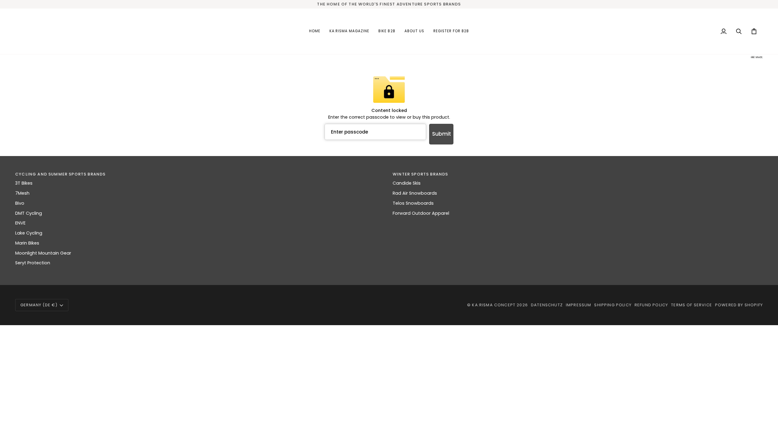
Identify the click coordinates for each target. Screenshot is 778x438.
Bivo (19, 203)
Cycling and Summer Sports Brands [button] (60, 174)
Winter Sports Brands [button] (420, 174)
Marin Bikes (27, 243)
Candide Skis (407, 183)
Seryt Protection (32, 263)
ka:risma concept (493, 305)
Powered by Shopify (739, 305)
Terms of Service (691, 305)
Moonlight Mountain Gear (43, 253)
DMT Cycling (28, 213)
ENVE (20, 223)
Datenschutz (547, 305)
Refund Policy (651, 305)
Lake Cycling (28, 233)
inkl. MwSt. (757, 57)
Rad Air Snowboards (415, 193)
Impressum (578, 305)
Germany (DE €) (38, 305)
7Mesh (22, 193)
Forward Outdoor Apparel (421, 213)
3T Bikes (24, 183)
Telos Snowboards (413, 203)
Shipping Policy (613, 305)
